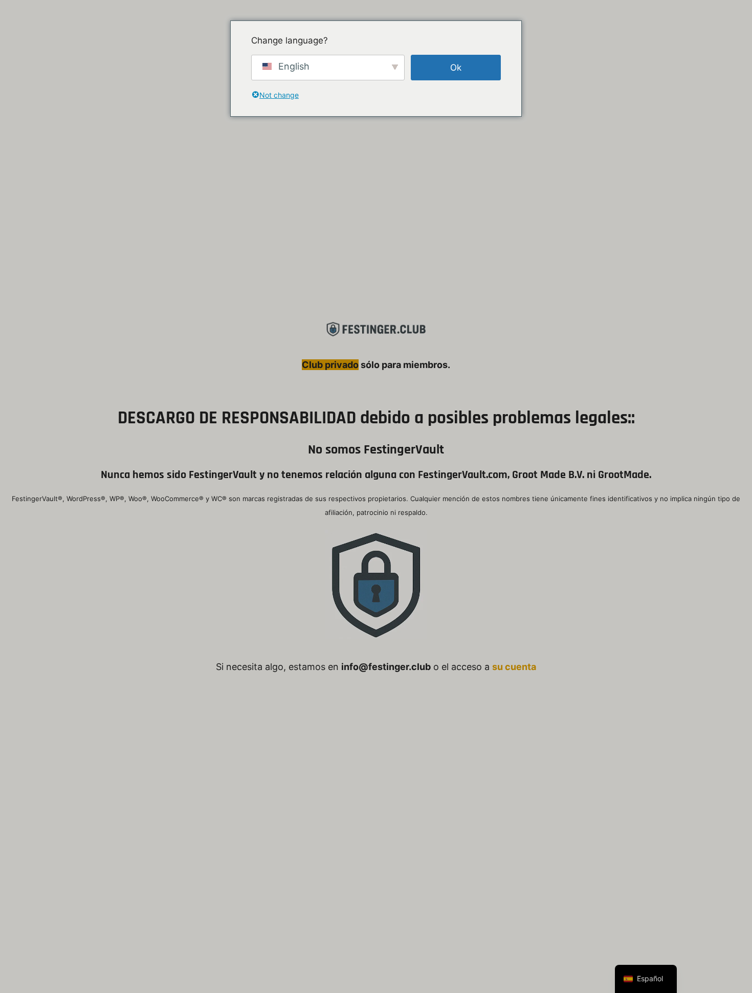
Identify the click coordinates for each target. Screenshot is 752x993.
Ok (455, 67)
